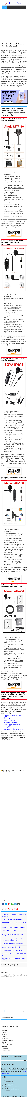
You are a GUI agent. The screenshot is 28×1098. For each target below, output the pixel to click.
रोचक (3, 1042)
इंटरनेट (3, 1030)
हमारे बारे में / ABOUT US (7, 1085)
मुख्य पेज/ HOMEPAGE (7, 1081)
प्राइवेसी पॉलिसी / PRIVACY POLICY (11, 1087)
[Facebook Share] (3, 904)
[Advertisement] (14, 25)
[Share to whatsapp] (12, 904)
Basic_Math (5, 1052)
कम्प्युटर (3, 1034)
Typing (4, 1046)
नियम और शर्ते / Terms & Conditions (10, 1089)
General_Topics (6, 1054)
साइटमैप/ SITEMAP (6, 1091)
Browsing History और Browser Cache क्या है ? (13, 919)
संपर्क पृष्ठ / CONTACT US (8, 1083)
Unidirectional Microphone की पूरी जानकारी (12, 950)
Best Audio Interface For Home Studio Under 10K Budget (13, 959)
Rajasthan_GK (6, 1050)
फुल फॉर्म (4, 1038)
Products (8, 966)
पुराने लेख (25, 1011)
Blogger (23, 1096)
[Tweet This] (6, 904)
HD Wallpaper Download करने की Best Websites (14, 927)
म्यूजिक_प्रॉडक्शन (16, 966)
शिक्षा (3, 1032)
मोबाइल (11, 966)
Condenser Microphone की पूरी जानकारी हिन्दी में (13, 943)
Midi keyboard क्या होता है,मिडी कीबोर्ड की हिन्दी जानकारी (12, 935)
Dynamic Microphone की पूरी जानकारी (13, 719)
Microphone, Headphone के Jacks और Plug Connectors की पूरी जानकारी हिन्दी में (12, 939)
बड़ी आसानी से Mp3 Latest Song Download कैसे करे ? (14, 923)
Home (4, 7)
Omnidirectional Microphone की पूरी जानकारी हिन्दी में (14, 954)
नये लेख (2, 1011)
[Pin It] (9, 904)
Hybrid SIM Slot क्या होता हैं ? (9, 931)
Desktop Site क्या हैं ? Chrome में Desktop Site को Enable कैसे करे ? (14, 915)
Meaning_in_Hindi (7, 1040)
